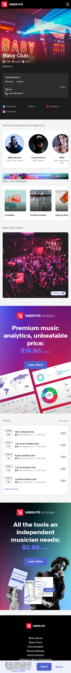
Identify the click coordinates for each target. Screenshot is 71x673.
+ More (63, 87)
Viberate (12, 4)
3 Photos (56, 293)
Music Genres (35, 638)
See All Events (11, 489)
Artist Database (35, 646)
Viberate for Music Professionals (35, 659)
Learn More (35, 365)
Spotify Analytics (35, 655)
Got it (44, 666)
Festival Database (36, 650)
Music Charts (35, 642)
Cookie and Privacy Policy (20, 669)
